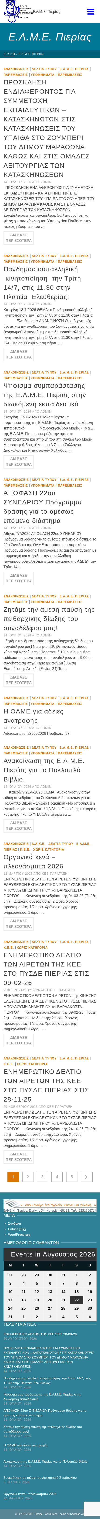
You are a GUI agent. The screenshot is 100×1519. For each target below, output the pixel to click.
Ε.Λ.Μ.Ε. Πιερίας (74, 69)
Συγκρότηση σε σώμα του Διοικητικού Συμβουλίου (40, 1477)
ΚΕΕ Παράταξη (54, 873)
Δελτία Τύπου (44, 69)
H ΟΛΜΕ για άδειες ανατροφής (25, 1445)
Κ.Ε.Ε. (25, 849)
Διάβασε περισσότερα (19, 238)
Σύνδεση (14, 1223)
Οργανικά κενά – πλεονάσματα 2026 (30, 1494)
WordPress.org (19, 1234)
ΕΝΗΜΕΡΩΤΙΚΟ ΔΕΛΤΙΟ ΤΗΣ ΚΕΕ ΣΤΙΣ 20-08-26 (40, 1334)
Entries (17, 1229)
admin (45, 182)
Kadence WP (77, 1514)
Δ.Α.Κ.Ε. (39, 844)
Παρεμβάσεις (15, 75)
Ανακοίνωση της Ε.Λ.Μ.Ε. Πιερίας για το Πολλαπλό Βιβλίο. (45, 1461)
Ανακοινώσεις (16, 69)
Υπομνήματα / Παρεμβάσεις (56, 75)
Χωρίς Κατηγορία (48, 849)
